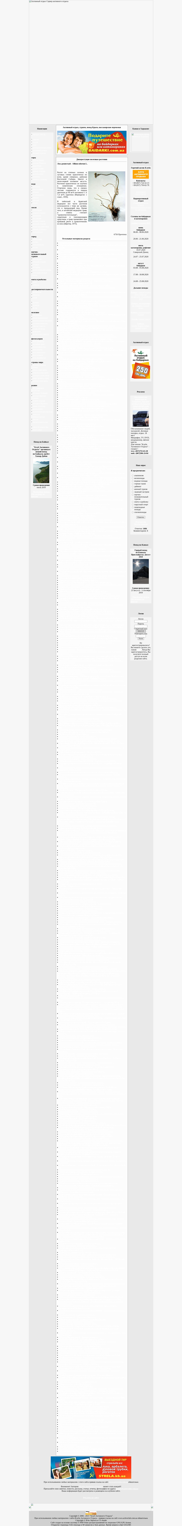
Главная (35, 139)
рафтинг (35, 200)
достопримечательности (42, 412)
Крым (34, 297)
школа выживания (40, 318)
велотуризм (37, 210)
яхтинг (35, 203)
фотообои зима (38, 344)
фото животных (38, 352)
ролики (35, 242)
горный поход (140, 305)
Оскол (140, 241)
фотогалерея (37, 409)
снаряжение (37, 315)
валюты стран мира (40, 373)
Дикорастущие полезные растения (106, 239)
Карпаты (35, 295)
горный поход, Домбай (141, 313)
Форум (35, 142)
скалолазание (37, 174)
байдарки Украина (40, 403)
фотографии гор (39, 347)
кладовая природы (40, 323)
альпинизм (36, 166)
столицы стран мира (40, 375)
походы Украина (39, 163)
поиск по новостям (40, 427)
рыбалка (35, 285)
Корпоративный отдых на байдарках (141, 208)
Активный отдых (39, 150)
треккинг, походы (39, 179)
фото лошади (37, 355)
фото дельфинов (39, 358)
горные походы (38, 171)
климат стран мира (40, 381)
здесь (139, 650)
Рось (141, 259)
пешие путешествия (40, 226)
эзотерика (36, 267)
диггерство (36, 218)
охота (34, 282)
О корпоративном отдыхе (140, 204)
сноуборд (36, 177)
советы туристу (38, 326)
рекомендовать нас (40, 422)
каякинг (35, 197)
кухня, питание (38, 329)
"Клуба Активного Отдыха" (91, 1486)
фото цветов (37, 349)
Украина (35, 305)
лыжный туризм (39, 224)
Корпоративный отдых (42, 148)
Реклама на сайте (91, 1498)
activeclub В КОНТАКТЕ (140, 193)
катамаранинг (38, 195)
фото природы (38, 341)
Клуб (34, 145)
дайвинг (35, 192)
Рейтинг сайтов (38, 134)
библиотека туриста (40, 334)
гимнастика (37, 239)
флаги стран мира (39, 370)
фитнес (35, 247)
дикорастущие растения (42, 320)
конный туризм (38, 221)
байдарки (36, 186)
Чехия (34, 308)
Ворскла (140, 270)
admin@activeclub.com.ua (127, 1489)
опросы (35, 419)
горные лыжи (38, 168)
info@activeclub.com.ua (140, 187)
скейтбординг (38, 245)
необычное (36, 292)
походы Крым (38, 160)
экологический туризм (41, 270)
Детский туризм (39, 153)
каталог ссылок (38, 401)
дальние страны (38, 213)
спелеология (37, 232)
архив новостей (38, 406)
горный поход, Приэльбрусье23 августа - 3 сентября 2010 (141, 295)
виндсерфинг (37, 189)
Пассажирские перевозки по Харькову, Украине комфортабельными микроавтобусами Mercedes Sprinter (141, 402)
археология (37, 259)
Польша (35, 302)
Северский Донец (140, 234)
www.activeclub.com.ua (118, 1482)
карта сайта (37, 430)
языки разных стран (40, 378)
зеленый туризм (39, 262)
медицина (36, 331)
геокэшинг (36, 216)
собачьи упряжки (39, 229)
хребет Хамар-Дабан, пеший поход (141, 326)
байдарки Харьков (40, 393)
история (35, 264)
